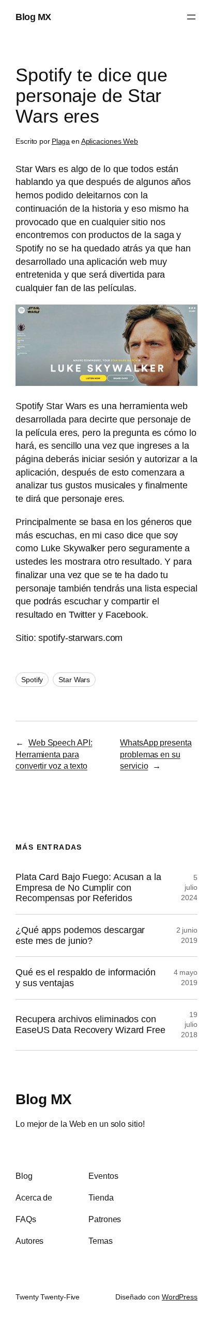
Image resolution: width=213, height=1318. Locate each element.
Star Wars (74, 679)
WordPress (179, 1297)
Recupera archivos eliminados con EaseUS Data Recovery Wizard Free (90, 1024)
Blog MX (33, 16)
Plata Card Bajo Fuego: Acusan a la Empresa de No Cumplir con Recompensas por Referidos (88, 887)
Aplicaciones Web (109, 141)
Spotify (32, 679)
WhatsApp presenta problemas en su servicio (155, 754)
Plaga (61, 141)
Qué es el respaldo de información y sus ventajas (86, 977)
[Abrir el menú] (191, 17)
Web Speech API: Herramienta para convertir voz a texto (54, 754)
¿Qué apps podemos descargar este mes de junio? (80, 935)
